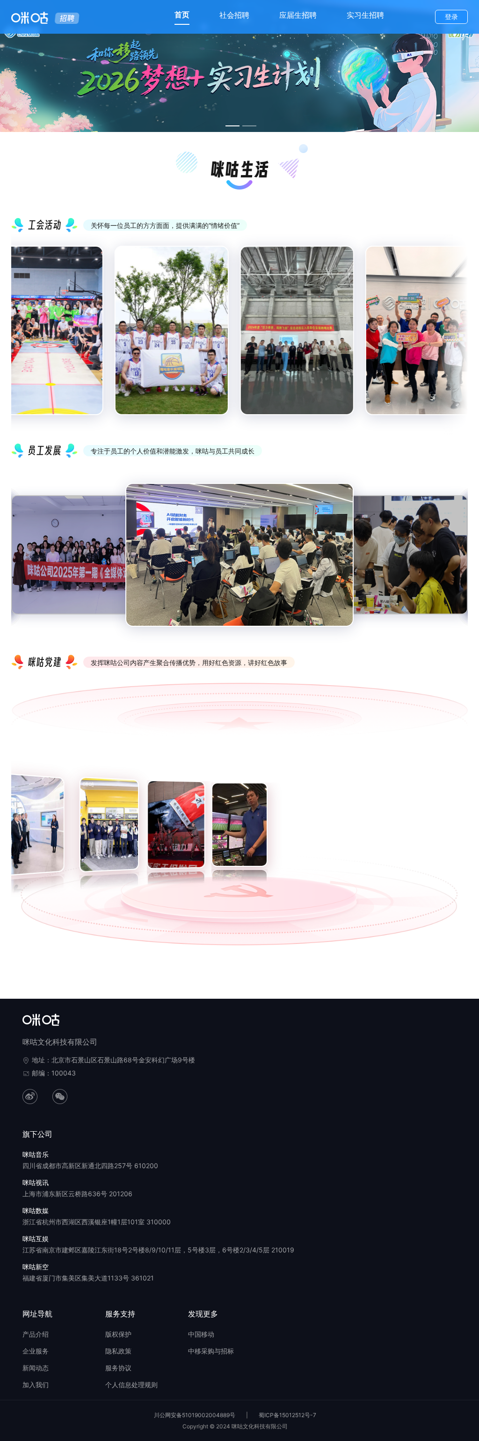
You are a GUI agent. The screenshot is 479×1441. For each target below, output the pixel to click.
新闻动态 (35, 1368)
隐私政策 (118, 1351)
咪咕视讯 (35, 1182)
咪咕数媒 (35, 1210)
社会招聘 (234, 15)
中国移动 (201, 1334)
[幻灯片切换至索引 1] (232, 125)
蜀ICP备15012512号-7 (287, 1415)
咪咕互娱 (35, 1239)
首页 (181, 14)
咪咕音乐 (35, 1154)
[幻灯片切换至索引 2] (249, 125)
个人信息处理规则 (131, 1385)
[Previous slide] (25, 337)
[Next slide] (453, 337)
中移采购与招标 (211, 1351)
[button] (15, 803)
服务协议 (118, 1368)
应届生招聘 (298, 15)
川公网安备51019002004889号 (194, 1415)
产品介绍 (35, 1334)
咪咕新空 (35, 1267)
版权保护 (118, 1334)
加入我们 (35, 1385)
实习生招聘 (365, 15)
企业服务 (35, 1351)
